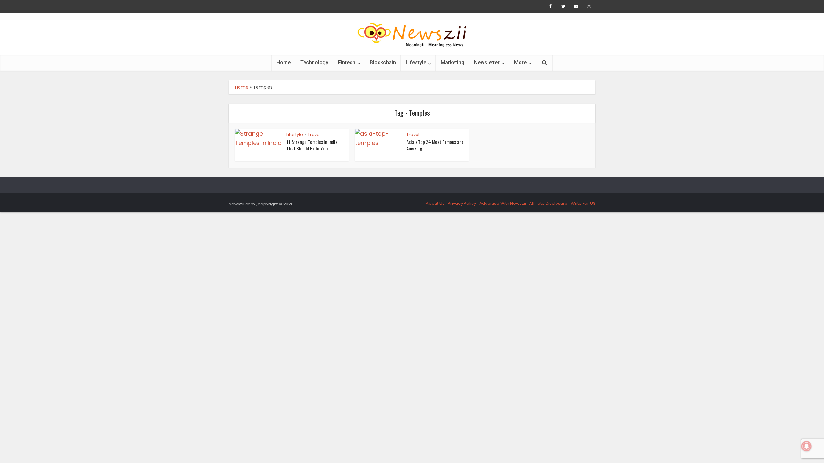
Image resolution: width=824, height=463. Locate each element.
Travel (314, 135)
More (520, 62)
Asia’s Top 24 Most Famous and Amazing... (435, 145)
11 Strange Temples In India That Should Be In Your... (312, 145)
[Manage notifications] (806, 446)
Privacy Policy (462, 203)
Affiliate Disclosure (548, 203)
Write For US (583, 203)
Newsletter (487, 62)
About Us (435, 203)
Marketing (452, 62)
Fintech (346, 62)
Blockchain (383, 62)
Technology (314, 62)
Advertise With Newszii (502, 203)
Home (283, 62)
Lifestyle (416, 62)
